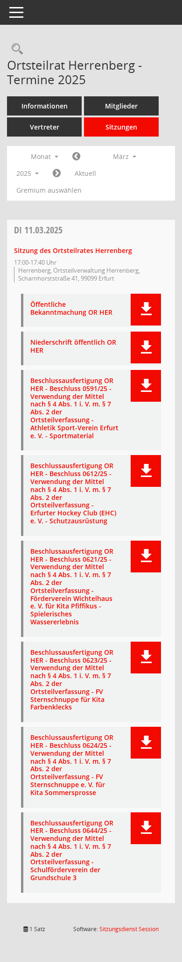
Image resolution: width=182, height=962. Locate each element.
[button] (146, 309)
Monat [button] (42, 156)
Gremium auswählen (49, 190)
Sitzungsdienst (129, 929)
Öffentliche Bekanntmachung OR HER (71, 309)
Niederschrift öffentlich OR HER (73, 346)
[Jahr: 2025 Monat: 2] (76, 156)
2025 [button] (24, 173)
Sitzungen (121, 127)
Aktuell (85, 173)
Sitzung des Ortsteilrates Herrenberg (73, 250)
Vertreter (44, 127)
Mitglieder (121, 105)
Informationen (44, 105)
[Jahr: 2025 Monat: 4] (57, 173)
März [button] (122, 156)
